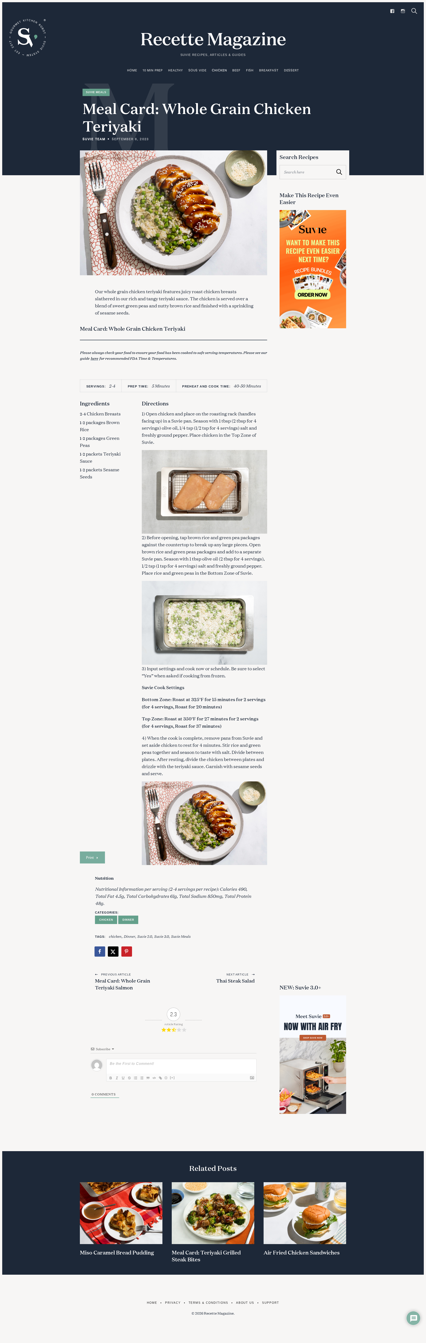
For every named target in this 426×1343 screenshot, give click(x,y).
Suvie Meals (96, 92)
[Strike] (129, 1078)
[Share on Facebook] (100, 951)
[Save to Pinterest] (127, 951)
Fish (250, 70)
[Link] (160, 1078)
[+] (172, 1077)
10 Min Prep (153, 70)
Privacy (173, 1302)
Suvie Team (94, 139)
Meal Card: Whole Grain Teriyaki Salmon (122, 984)
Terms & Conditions (208, 1302)
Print (90, 857)
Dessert (291, 70)
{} (166, 1077)
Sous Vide (197, 70)
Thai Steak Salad (235, 980)
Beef (236, 70)
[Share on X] (113, 951)
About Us (245, 1302)
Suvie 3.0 (161, 936)
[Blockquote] (148, 1078)
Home (132, 70)
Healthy (175, 70)
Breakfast (268, 70)
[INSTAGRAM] (403, 11)
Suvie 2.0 (144, 936)
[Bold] (111, 1078)
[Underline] (123, 1078)
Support (270, 1302)
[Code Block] (154, 1078)
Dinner (128, 919)
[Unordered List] (142, 1078)
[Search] (414, 11)
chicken (115, 936)
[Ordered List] (135, 1078)
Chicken (219, 70)
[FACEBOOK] (392, 11)
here (94, 358)
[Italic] (117, 1078)
